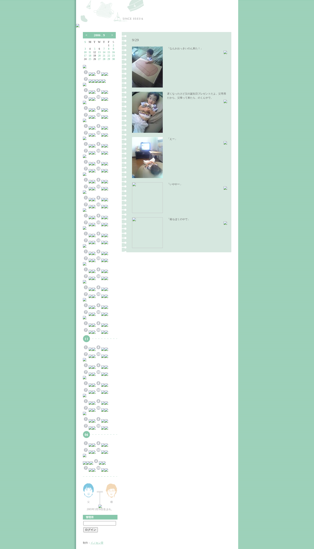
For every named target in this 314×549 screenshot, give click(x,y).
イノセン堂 (97, 542)
